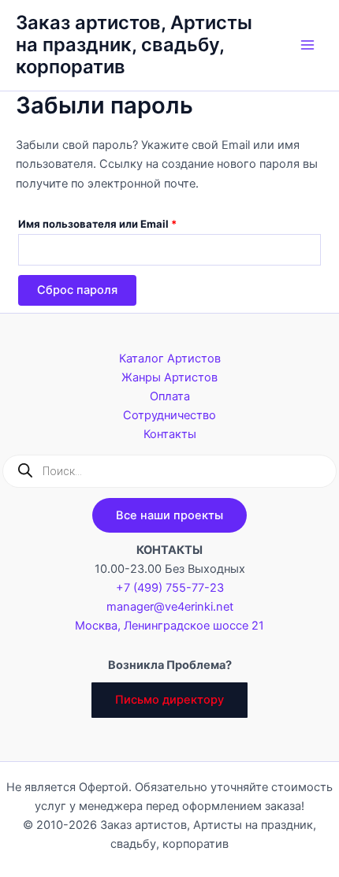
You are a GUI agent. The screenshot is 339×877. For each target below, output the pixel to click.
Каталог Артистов (170, 358)
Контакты (169, 434)
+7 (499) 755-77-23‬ (170, 588)
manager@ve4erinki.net (169, 607)
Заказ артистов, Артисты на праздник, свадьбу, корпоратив (134, 45)
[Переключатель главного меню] (307, 45)
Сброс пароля (77, 290)
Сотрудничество (169, 415)
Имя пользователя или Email (131, 223)
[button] (169, 515)
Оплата (170, 396)
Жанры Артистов (169, 377)
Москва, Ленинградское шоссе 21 (169, 626)
